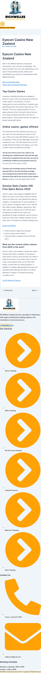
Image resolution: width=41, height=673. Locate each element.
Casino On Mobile (9, 226)
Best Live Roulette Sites (11, 82)
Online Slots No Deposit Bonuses (14, 85)
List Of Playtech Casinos (11, 280)
